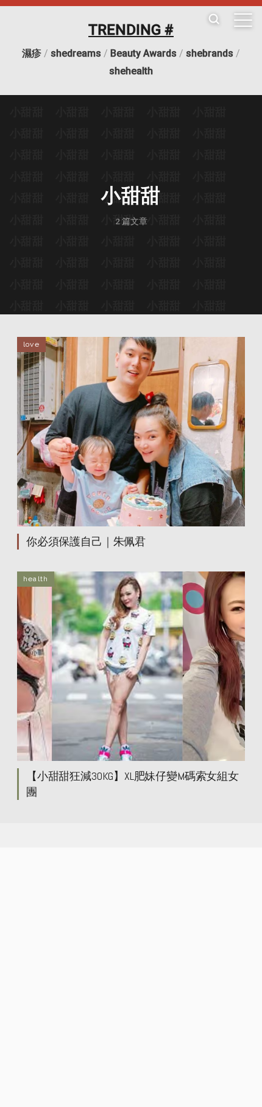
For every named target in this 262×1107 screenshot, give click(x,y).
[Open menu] (243, 20)
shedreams (76, 53)
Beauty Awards (143, 53)
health (35, 579)
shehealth (131, 71)
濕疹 (31, 53)
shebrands (209, 53)
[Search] (214, 20)
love (31, 344)
